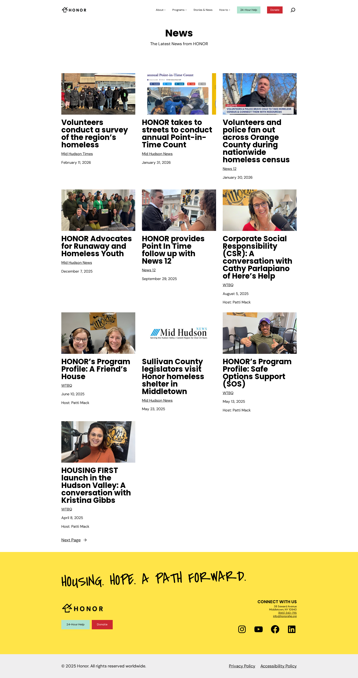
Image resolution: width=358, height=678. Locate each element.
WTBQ (228, 285)
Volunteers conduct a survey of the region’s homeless (94, 134)
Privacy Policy (242, 666)
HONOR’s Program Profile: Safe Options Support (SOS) (257, 373)
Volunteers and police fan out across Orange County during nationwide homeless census (256, 141)
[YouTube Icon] (259, 629)
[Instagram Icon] (242, 629)
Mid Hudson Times (77, 153)
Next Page (74, 540)
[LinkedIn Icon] (292, 629)
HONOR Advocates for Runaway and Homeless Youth (96, 246)
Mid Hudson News (157, 153)
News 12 (229, 168)
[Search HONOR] (293, 10)
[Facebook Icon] (275, 629)
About (159, 10)
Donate (102, 624)
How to (223, 10)
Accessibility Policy (278, 666)
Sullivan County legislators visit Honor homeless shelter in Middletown (173, 376)
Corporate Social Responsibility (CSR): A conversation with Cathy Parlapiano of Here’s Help (257, 257)
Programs (178, 10)
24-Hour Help (76, 624)
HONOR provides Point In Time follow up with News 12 (173, 250)
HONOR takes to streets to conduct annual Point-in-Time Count (177, 134)
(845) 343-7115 (287, 613)
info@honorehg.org (285, 616)
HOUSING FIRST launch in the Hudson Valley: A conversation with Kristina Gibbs (96, 485)
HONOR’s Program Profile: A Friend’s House (95, 369)
